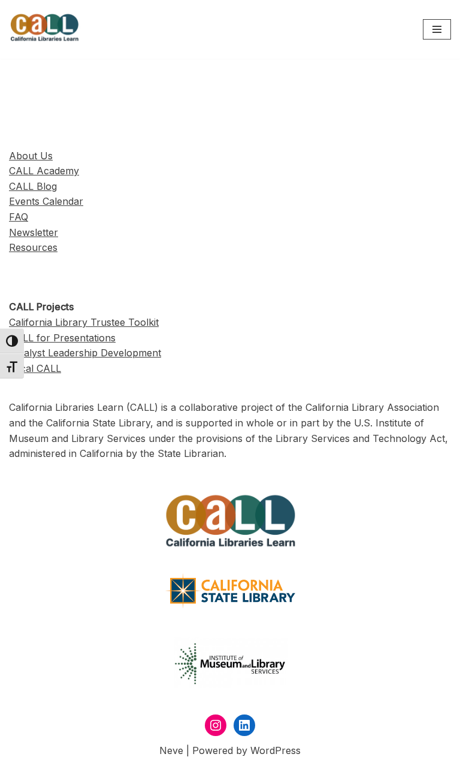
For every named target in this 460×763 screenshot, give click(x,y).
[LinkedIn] (244, 725)
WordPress (275, 750)
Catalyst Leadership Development (85, 353)
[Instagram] (215, 725)
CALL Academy (44, 171)
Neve (171, 750)
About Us (31, 156)
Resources (33, 247)
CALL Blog (33, 186)
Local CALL (35, 368)
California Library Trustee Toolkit (84, 322)
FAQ (18, 217)
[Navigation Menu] (437, 29)
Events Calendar (46, 201)
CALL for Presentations (62, 338)
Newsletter (33, 232)
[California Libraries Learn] (45, 29)
